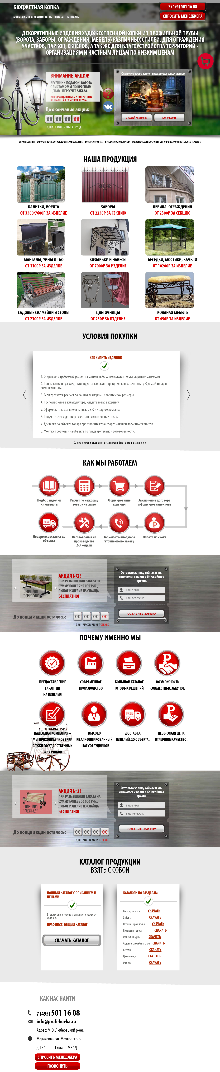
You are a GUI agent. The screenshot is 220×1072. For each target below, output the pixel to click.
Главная (59, 17)
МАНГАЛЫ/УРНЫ (75, 141)
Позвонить (57, 1066)
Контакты (73, 17)
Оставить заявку (141, 613)
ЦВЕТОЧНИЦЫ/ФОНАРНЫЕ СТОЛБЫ (175, 141)
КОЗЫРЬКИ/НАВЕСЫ (94, 141)
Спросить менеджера (183, 16)
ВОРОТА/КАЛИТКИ (27, 141)
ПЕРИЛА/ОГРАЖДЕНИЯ (57, 141)
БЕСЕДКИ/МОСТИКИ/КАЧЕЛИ (117, 141)
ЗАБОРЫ (41, 141)
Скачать (154, 910)
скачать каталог (72, 940)
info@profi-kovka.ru (56, 1021)
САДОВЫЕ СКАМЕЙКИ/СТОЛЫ (145, 141)
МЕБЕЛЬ (197, 141)
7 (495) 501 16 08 (182, 6)
